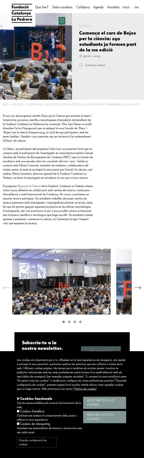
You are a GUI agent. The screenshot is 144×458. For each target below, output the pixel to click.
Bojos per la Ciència (29, 186)
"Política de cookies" (85, 389)
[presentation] (6, 288)
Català (126, 7)
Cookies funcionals (36, 398)
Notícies (17, 104)
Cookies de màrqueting (35, 424)
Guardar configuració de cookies (32, 442)
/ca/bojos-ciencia (95, 65)
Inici (5, 104)
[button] (63, 322)
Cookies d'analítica (32, 411)
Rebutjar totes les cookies (100, 417)
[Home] (21, 13)
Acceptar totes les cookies (101, 402)
